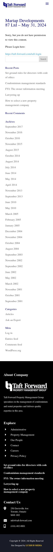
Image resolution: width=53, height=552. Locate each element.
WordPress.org (13, 350)
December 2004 (13, 231)
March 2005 (11, 214)
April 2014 (11, 184)
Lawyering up (12, 94)
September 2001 (14, 301)
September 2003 (14, 254)
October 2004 (12, 243)
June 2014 (10, 173)
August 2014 (12, 161)
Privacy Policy (18, 456)
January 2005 (12, 225)
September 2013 (14, 196)
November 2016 (13, 132)
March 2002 (11, 283)
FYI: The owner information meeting (25, 89)
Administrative (18, 429)
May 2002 (10, 277)
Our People (17, 440)
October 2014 (12, 155)
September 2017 (14, 126)
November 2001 (13, 289)
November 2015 (13, 144)
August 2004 (12, 248)
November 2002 (13, 260)
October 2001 (12, 295)
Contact (15, 445)
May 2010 (10, 208)
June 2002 (10, 272)
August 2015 (12, 149)
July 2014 (10, 167)
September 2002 (14, 266)
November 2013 (13, 190)
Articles (9, 314)
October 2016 (12, 138)
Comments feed (13, 344)
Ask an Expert (13, 320)
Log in (8, 333)
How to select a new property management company (19, 490)
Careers (15, 450)
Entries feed (11, 338)
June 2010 (10, 202)
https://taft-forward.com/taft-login (23, 54)
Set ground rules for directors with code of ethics (25, 466)
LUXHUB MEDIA (34, 545)
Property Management (22, 434)
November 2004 (13, 237)
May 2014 (10, 179)
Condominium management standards (25, 83)
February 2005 (13, 219)
